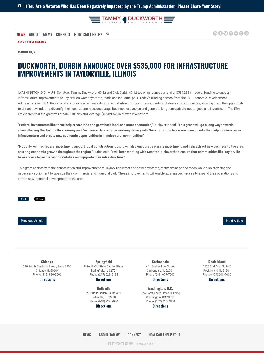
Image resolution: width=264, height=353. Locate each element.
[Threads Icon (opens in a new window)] (246, 33)
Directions (47, 279)
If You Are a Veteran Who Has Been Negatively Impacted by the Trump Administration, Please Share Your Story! (122, 6)
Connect (63, 34)
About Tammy (109, 334)
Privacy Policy (146, 343)
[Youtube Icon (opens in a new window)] (236, 33)
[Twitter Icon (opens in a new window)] (231, 33)
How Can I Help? (88, 34)
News (21, 34)
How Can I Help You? (164, 334)
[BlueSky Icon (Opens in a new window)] (225, 33)
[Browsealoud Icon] (215, 33)
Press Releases (36, 41)
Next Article (234, 221)
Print (23, 199)
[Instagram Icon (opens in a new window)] (241, 33)
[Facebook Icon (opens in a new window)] (220, 33)
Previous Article (32, 221)
